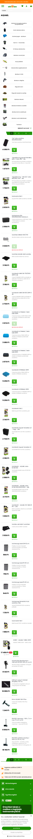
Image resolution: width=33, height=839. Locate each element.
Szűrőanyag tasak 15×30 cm (20, 563)
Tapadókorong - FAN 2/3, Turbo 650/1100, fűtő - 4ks (21, 177)
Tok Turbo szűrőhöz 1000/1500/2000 (18, 139)
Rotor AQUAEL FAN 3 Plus (19, 699)
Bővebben (20, 824)
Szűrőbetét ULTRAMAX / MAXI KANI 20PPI (20, 351)
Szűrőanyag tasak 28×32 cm (20, 543)
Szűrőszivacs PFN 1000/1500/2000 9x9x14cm (20, 216)
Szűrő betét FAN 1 (17, 621)
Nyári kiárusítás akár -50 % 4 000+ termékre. (16, 1)
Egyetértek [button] (16, 828)
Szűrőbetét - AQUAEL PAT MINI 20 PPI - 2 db (22, 505)
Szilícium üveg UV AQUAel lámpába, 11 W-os (19, 680)
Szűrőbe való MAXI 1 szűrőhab (21, 524)
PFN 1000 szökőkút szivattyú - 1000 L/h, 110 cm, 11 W (21, 738)
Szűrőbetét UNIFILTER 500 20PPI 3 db (22, 293)
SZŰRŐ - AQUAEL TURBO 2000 (22, 640)
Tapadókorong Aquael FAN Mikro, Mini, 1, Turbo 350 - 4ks (22, 158)
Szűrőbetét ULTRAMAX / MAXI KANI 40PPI (20, 312)
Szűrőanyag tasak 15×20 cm (20, 582)
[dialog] (16, 826)
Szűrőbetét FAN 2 (17, 408)
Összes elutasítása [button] (16, 832)
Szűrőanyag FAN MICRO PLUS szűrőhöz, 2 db (20, 602)
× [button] (31, 816)
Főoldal (4, 10)
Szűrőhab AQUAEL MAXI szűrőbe (21, 254)
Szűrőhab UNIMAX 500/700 (20, 235)
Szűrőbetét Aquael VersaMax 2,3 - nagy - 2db (22, 428)
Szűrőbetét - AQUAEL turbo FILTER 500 (20, 467)
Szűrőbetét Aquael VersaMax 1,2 (21, 447)
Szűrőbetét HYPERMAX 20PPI (20, 389)
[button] (16, 836)
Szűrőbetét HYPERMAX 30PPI (20, 370)
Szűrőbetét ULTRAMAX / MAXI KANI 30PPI (20, 332)
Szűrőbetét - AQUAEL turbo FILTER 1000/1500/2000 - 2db (20, 486)
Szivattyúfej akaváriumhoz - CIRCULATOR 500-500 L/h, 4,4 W (22, 661)
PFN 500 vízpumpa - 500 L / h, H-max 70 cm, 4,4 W (22, 719)
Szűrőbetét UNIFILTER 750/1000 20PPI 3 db (21, 274)
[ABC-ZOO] (12, 6)
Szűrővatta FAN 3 (17, 196)
